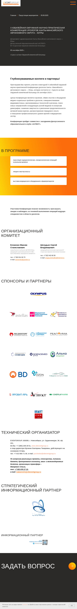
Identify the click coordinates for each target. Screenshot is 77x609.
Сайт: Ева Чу (70, 588)
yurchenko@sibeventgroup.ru (45, 454)
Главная (13, 15)
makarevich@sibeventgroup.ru (28, 472)
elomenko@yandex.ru (22, 259)
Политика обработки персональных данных (19, 600)
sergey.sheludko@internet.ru (54, 258)
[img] (11, 3)
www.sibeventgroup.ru (40, 446)
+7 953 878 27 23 (21, 469)
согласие (24, 604)
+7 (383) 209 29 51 (14, 578)
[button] (10, 588)
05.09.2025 (44, 15)
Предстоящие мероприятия (28, 15)
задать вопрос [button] (28, 566)
